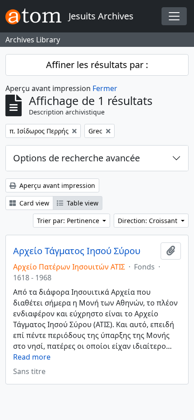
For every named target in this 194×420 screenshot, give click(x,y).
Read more (32, 357)
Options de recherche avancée (76, 158)
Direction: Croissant (148, 220)
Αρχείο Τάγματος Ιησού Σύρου (76, 251)
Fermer (104, 88)
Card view (33, 203)
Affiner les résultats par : (97, 65)
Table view (81, 203)
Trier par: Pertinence (69, 220)
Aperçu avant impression (56, 185)
